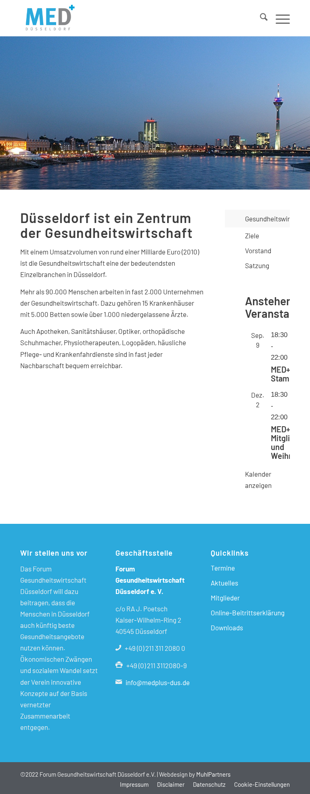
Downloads (227, 627)
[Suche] (260, 18)
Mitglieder (225, 598)
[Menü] (279, 18)
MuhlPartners (213, 774)
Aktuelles (224, 583)
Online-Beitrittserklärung (248, 613)
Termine (223, 568)
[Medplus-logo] (49, 18)
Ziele (252, 235)
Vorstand (258, 250)
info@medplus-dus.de (158, 682)
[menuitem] (260, 18)
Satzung (257, 265)
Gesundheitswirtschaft (267, 219)
